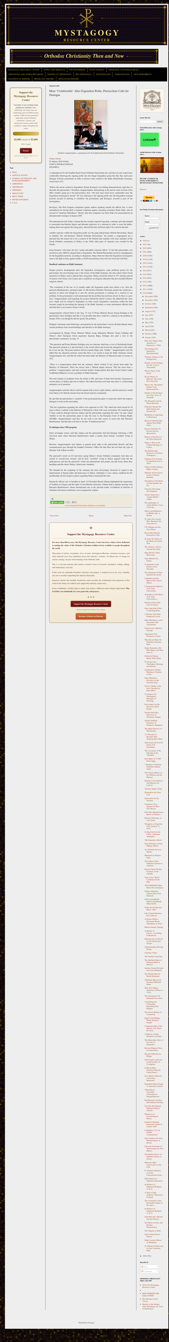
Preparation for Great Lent (153, 793)
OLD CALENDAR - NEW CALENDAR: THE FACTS (153, 901)
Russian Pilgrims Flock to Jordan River (153, 1049)
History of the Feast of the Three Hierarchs (153, 437)
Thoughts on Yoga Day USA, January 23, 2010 (154, 826)
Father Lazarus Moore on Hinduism (153, 1241)
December (149, 296)
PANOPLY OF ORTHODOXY (59, 74)
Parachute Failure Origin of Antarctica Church (154, 1085)
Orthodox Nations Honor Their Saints (153, 657)
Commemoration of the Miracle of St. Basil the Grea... (154, 1028)
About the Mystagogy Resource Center (150, 1286)
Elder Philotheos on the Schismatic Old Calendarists (154, 622)
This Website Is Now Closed (150, 1300)
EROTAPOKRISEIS (77, 70)
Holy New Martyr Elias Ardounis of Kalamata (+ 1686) (153, 342)
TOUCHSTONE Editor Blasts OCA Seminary (154, 886)
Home (91, 515)
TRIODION (16, 190)
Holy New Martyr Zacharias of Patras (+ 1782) (154, 990)
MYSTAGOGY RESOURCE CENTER (23, 70)
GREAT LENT (18, 193)
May (147, 322)
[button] (6, 1331)
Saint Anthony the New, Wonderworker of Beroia (154, 1140)
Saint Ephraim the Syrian (151, 559)
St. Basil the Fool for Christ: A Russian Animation (152, 834)
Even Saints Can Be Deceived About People (152, 706)
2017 (145, 266)
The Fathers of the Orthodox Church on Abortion (153, 863)
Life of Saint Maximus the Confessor (153, 914)
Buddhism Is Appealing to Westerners (154, 415)
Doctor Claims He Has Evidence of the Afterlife (153, 871)
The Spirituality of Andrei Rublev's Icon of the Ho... (154, 504)
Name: (147, 216)
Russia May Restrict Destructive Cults (152, 534)
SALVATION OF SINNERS (19, 79)
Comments (147, 1271)
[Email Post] (51, 498)
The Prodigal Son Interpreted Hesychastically (151, 351)
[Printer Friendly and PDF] (57, 503)
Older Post (128, 515)
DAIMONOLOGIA (122, 74)
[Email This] (66, 502)
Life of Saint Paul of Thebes (152, 1235)
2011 (145, 289)
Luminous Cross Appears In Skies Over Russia (152, 806)
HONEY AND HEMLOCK (54, 70)
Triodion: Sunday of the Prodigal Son (154, 358)
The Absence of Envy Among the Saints (153, 548)
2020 (145, 255)
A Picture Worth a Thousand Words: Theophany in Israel (153, 921)
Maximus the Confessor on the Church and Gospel (154, 941)
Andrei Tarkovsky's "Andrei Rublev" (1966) (152, 496)
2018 (145, 263)
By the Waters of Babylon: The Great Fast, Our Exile (153, 378)
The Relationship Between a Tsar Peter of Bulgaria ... (154, 452)
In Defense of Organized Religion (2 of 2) (153, 1186)
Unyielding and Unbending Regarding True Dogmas (151, 1005)
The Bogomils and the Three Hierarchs (153, 402)
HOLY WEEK (17, 196)
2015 (145, 274)
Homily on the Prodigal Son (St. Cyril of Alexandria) (154, 364)
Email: (147, 222)
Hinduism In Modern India (153, 856)
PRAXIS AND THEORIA (44, 79)
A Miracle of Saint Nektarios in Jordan (153, 1035)
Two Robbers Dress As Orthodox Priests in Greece (153, 1156)
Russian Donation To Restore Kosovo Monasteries (153, 430)
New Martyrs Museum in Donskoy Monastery (153, 1078)
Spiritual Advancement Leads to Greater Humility (153, 474)
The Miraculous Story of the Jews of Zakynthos (154, 1042)
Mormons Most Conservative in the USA (153, 1164)
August (148, 311)
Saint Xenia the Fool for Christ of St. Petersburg (154, 744)
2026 (145, 240)
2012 (145, 285)
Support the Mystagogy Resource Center (91, 603)
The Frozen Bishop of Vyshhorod (153, 1013)
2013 (145, 281)
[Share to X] (71, 502)
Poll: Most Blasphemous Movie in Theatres (154, 813)
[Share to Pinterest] (75, 502)
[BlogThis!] (68, 502)
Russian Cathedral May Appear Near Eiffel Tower (154, 422)
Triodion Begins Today (153, 788)
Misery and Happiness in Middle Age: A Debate (153, 513)
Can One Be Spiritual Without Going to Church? (153, 1108)
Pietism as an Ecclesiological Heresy (151, 1116)
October (148, 303)
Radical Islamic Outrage (154, 927)
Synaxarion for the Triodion (152, 799)
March (147, 330)
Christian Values (151, 952)
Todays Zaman (55, 158)
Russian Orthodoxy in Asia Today (153, 819)
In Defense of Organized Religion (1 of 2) (153, 1210)
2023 (145, 244)
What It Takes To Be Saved (152, 372)
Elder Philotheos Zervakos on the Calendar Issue (152, 680)
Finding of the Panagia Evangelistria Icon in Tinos (153, 461)
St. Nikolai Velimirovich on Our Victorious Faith (154, 1248)
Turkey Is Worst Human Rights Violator (154, 468)
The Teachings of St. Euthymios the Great (153, 997)
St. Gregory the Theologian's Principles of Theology (150, 697)
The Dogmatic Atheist (153, 840)
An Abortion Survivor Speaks (153, 850)
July (147, 315)
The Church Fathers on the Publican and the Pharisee (153, 774)
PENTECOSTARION (20, 199)
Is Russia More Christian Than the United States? (153, 1070)
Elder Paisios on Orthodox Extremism (154, 1179)
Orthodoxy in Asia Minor (96, 505)
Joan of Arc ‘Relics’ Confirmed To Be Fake (152, 879)
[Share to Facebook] (73, 502)
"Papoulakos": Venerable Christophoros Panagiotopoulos (152, 1093)
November (149, 300)
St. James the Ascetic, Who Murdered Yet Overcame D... (153, 521)
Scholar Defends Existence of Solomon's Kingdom (153, 722)
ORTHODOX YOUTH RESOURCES (124, 70)
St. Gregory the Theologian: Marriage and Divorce (154, 663)
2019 (145, 259)
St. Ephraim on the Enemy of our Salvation (152, 566)
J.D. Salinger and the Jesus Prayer (153, 528)
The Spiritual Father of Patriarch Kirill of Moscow (153, 962)
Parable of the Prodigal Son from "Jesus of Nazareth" (153, 395)
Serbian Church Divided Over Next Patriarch (154, 969)
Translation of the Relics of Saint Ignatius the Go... (154, 483)
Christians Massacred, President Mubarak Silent (153, 982)
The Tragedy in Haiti (153, 1230)
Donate (26, 150)
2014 (145, 278)
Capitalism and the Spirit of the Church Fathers (153, 580)
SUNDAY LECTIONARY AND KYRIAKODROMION (24, 179)
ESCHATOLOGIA (103, 74)
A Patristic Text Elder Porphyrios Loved (153, 615)
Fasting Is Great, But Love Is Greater (152, 603)
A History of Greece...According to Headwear (153, 933)
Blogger (91, 1322)
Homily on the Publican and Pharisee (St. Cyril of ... (154, 782)
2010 (145, 293)
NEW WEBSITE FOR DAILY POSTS (150, 1294)
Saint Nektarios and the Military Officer (154, 844)
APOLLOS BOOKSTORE (68, 79)
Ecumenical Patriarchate (78, 505)
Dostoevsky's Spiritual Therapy (153, 629)
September (149, 307)
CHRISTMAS (17, 183)
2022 (145, 248)
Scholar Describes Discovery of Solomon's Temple (153, 714)
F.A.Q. (14, 202)
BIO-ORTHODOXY (84, 74)
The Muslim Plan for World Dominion (152, 975)
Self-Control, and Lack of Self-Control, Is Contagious (153, 1061)
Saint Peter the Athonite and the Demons (154, 1217)
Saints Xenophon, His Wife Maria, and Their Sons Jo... (154, 650)
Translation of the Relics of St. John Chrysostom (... (154, 596)
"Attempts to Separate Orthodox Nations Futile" (153, 766)
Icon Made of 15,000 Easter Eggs (153, 759)
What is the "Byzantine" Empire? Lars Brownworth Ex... (154, 386)
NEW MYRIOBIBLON (143, 74)
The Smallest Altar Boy (153, 956)
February (148, 333)
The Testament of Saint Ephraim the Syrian (153, 573)
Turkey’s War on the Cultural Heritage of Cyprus (153, 444)
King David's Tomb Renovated (152, 553)
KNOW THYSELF (96, 70)
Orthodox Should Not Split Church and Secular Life (153, 408)
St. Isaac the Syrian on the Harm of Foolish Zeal (153, 540)
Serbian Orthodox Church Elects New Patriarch (153, 893)
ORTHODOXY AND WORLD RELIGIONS (25, 74)
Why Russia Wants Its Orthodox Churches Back (153, 641)
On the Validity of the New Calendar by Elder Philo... (153, 688)
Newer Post (54, 515)
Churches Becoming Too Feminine (152, 490)
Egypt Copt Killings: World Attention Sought (152, 1020)
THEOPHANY (18, 187)
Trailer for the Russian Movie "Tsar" (153, 908)
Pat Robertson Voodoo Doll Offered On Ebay (154, 1101)
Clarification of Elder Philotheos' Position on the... (153, 672)
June (147, 318)
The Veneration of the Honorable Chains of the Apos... (154, 1202)
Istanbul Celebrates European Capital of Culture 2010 (153, 1124)
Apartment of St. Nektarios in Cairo (153, 635)
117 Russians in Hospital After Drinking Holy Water (154, 736)
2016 (145, 270)
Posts (145, 1266)
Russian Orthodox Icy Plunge (153, 1055)
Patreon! (143, 189)
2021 (145, 251)
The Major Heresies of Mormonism (153, 729)
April (147, 326)
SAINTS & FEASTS (20, 175)
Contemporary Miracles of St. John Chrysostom (154, 588)
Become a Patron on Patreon (91, 616)
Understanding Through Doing (154, 948)
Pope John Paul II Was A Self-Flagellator (153, 609)
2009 (145, 1256)
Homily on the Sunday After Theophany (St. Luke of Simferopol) (152, 1306)
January (148, 337)
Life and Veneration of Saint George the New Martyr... (154, 1148)
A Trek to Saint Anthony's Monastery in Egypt (154, 1194)
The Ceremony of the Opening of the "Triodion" (153, 752)
